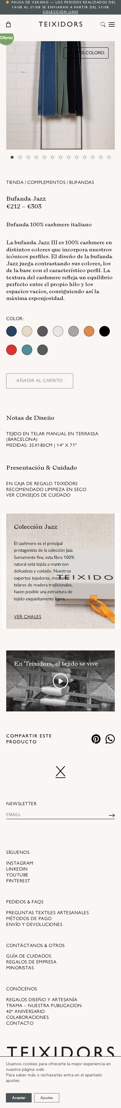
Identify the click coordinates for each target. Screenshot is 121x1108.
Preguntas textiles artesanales (47, 912)
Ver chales (27, 616)
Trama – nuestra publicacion (44, 1005)
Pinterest (18, 881)
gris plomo (73, 331)
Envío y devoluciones (34, 924)
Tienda (15, 182)
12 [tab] (100, 157)
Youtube (17, 875)
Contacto (20, 1023)
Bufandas (81, 182)
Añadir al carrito (39, 380)
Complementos (46, 182)
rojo (11, 350)
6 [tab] (52, 157)
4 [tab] (36, 157)
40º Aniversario (25, 1011)
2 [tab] (20, 157)
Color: (15, 318)
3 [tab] (28, 157)
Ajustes (46, 1097)
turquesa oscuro (27, 350)
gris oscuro (42, 331)
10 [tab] (84, 157)
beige (27, 331)
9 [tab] (76, 157)
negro (104, 331)
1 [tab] (12, 157)
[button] (103, 25)
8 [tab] (68, 157)
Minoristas (20, 968)
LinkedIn (17, 869)
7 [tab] (60, 157)
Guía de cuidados (28, 956)
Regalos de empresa (31, 962)
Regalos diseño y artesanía (41, 999)
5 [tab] (44, 157)
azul (11, 331)
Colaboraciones (27, 1017)
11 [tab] (92, 157)
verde (42, 350)
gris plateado (58, 331)
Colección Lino (60, 12)
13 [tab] (108, 157)
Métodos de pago (29, 918)
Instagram (20, 863)
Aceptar (18, 1097)
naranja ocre (89, 331)
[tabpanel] (60, 95)
